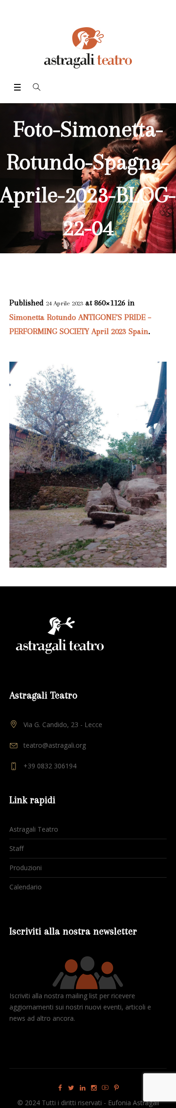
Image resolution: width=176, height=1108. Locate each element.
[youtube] (105, 1088)
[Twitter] (71, 1088)
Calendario (25, 886)
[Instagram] (94, 1088)
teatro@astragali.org (54, 745)
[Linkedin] (82, 1088)
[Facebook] (60, 1088)
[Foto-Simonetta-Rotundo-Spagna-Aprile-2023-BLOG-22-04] (88, 465)
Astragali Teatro (33, 829)
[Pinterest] (116, 1088)
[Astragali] (88, 47)
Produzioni (25, 867)
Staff (16, 848)
